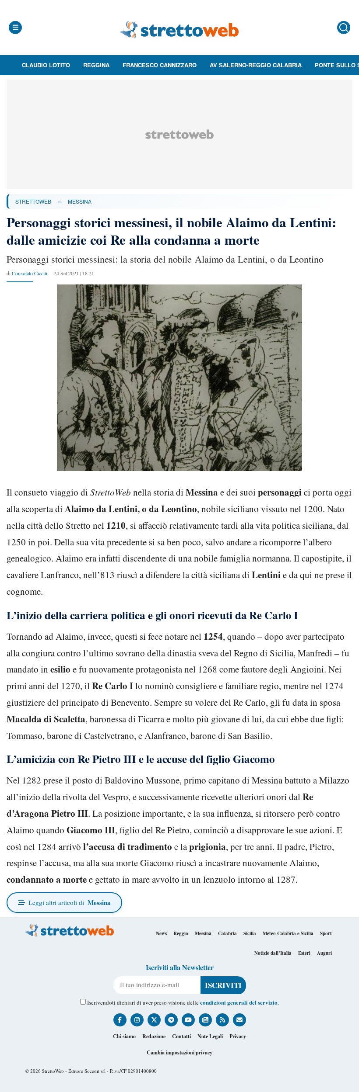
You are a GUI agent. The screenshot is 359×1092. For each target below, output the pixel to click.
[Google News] (205, 1019)
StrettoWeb (33, 201)
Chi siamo (124, 1036)
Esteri (304, 953)
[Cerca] (343, 27)
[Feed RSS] (222, 1019)
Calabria (227, 933)
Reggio (180, 933)
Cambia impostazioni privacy (179, 1052)
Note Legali (210, 1036)
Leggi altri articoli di (69, 902)
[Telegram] (171, 1019)
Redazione (153, 1036)
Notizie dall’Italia (273, 953)
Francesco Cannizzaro (160, 65)
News (161, 933)
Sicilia (249, 933)
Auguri (324, 953)
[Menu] (15, 27)
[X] (154, 1019)
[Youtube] (188, 1019)
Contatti (181, 1036)
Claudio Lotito (46, 65)
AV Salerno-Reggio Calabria (256, 65)
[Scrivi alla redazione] (239, 1019)
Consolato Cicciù (29, 273)
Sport (326, 933)
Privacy (237, 1036)
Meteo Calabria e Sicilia (288, 933)
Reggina (96, 65)
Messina (80, 201)
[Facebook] (120, 1019)
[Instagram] (137, 1019)
